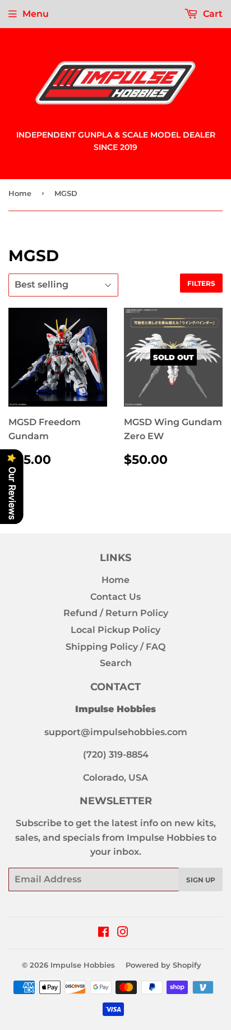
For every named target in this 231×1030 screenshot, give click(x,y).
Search (116, 663)
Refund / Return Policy (115, 613)
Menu (35, 13)
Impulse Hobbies (82, 964)
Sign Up (200, 880)
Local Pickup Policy (115, 630)
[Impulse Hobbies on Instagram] (122, 933)
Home (19, 193)
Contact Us (115, 596)
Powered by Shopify (163, 964)
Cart (212, 13)
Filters (201, 283)
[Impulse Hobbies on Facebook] (103, 933)
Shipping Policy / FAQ (115, 646)
